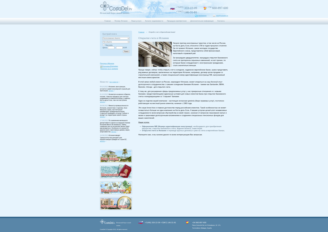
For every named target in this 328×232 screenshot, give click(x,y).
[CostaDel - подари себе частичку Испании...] (116, 10)
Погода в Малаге (107, 63)
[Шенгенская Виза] (116, 178)
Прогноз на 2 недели (109, 69)
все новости (114, 82)
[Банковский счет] (116, 194)
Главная (141, 32)
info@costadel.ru (222, 16)
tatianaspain (202, 16)
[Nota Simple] (116, 162)
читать (111, 91)
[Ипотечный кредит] (116, 209)
